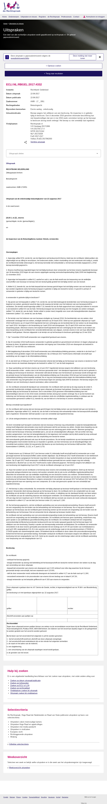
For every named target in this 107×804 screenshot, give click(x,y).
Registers (42, 17)
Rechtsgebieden (13, 105)
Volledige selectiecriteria (19, 744)
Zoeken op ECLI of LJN (19, 685)
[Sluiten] (100, 57)
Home (4, 17)
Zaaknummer (11, 101)
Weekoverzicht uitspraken (19, 768)
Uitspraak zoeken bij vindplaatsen (23, 693)
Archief (58, 797)
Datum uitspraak (13, 94)
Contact (76, 17)
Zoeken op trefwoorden (19, 683)
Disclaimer (65, 797)
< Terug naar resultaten (53, 74)
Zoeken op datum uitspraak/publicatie (25, 680)
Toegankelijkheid (34, 797)
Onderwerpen (13, 17)
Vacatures (51, 797)
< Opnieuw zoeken (53, 66)
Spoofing (44, 797)
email (102, 797)
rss (98, 797)
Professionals (66, 17)
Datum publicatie (13, 97)
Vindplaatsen (11, 124)
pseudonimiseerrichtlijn (20, 58)
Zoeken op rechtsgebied (20, 688)
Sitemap (12, 797)
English (5, 797)
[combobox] (53, 153)
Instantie (10, 90)
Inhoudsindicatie (13, 113)
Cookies (24, 797)
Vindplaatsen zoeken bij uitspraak (23, 690)
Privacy (18, 797)
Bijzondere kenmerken (15, 109)
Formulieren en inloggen (95, 17)
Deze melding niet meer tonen (82, 57)
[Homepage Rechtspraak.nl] (10, 6)
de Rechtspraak (54, 17)
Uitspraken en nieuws (29, 17)
